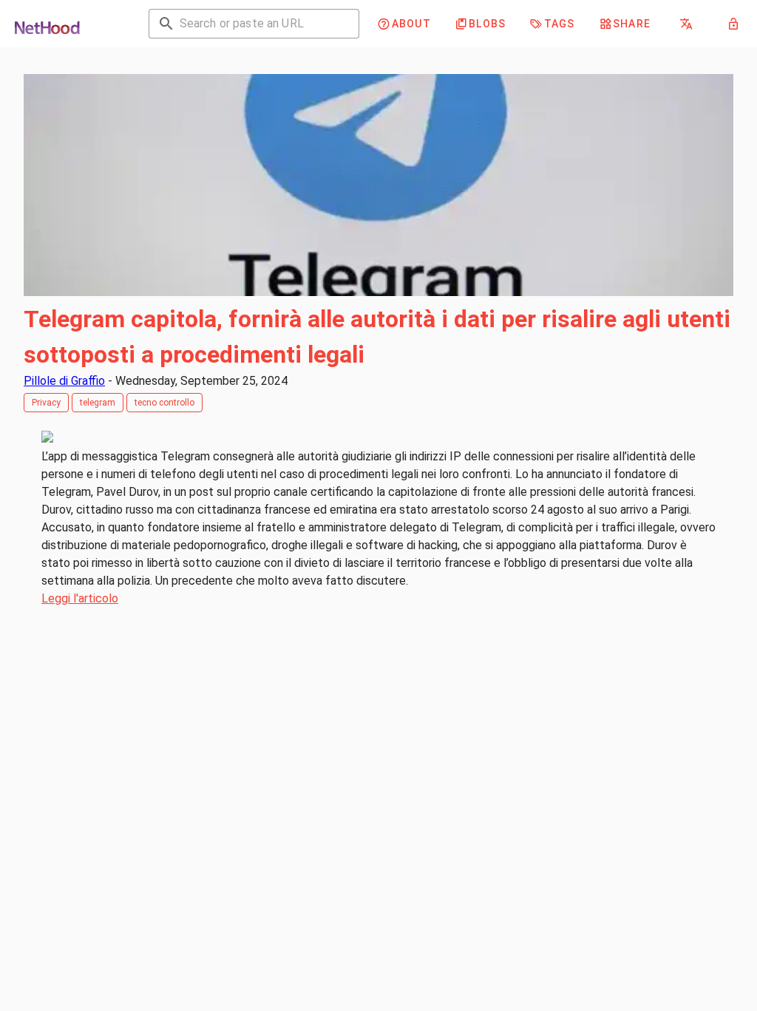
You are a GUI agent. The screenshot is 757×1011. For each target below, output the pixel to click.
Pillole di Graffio (64, 381)
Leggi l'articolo (79, 598)
